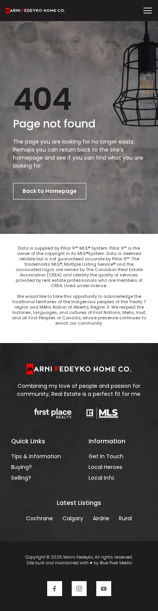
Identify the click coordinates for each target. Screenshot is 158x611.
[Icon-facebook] (54, 588)
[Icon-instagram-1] (79, 588)
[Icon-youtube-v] (103, 588)
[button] (148, 10)
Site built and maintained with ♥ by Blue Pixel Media (79, 563)
